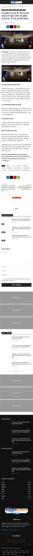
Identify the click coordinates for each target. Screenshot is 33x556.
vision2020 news (17, 170)
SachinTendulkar (17, 168)
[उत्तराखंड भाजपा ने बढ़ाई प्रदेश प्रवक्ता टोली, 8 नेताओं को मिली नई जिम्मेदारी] (6, 339)
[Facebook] (7, 26)
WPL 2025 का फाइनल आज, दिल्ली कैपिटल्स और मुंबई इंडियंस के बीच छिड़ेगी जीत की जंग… (24, 187)
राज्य (18, 10)
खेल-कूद (6, 6)
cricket (13, 165)
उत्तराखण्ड (3, 232)
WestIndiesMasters (26, 170)
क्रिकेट (10, 6)
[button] (2, 2)
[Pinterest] (14, 26)
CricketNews (18, 165)
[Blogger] (8, 540)
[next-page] (5, 244)
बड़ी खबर (10, 10)
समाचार (24, 10)
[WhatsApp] (18, 26)
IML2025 (3, 168)
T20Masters (4, 170)
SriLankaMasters (26, 168)
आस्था (3, 224)
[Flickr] (16, 540)
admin (6, 22)
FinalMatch (25, 165)
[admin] (3, 23)
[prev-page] (2, 244)
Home (3, 6)
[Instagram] (20, 540)
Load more (16, 370)
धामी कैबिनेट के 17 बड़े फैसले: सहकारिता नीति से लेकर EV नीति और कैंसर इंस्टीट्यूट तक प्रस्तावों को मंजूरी (21, 229)
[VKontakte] (24, 540)
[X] (11, 26)
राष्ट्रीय (21, 10)
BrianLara (8, 165)
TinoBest (10, 170)
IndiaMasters (10, 168)
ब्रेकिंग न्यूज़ (14, 10)
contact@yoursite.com (13, 530)
